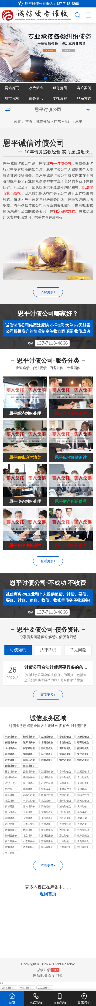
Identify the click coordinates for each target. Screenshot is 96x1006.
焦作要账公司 (83, 836)
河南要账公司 (83, 830)
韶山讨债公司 (11, 766)
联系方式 (84, 98)
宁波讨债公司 (26, 988)
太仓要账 (9, 853)
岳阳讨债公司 (47, 742)
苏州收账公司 (29, 777)
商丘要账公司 (11, 841)
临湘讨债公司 (47, 760)
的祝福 (8, 789)
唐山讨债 (64, 835)
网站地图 (40, 975)
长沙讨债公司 (11, 737)
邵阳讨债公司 (83, 742)
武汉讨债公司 (44, 988)
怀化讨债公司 (47, 748)
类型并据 (82, 812)
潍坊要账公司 (47, 847)
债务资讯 (36, 98)
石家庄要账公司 (29, 824)
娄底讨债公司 (65, 737)
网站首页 (12, 88)
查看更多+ (48, 561)
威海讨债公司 (65, 806)
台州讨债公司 (65, 772)
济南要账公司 (47, 841)
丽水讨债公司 (11, 772)
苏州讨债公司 (65, 777)
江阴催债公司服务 (47, 772)
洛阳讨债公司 (11, 818)
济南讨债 (46, 806)
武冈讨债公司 (83, 760)
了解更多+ (48, 292)
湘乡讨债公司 (11, 754)
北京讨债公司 (11, 795)
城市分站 (12, 98)
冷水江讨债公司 (29, 760)
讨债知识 (18, 650)
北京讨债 (9, 800)
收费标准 (36, 88)
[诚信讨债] (36, 14)
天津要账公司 (65, 824)
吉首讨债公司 (11, 760)
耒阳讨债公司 (29, 754)
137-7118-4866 (52, 343)
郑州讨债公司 (65, 812)
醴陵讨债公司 (83, 748)
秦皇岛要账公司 (47, 830)
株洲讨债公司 (83, 737)
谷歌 (59, 975)
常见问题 (78, 650)
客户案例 (84, 88)
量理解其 (82, 789)
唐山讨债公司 (29, 789)
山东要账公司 (29, 841)
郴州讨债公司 (29, 737)
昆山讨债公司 (29, 772)
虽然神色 (64, 783)
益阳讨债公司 (47, 737)
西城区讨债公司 (47, 795)
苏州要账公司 (83, 847)
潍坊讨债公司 (11, 812)
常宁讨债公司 (83, 754)
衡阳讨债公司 (11, 742)
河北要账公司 (11, 824)
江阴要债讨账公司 (83, 772)
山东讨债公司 (65, 801)
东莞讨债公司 (8, 988)
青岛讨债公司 (29, 806)
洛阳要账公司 (47, 836)
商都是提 (9, 806)
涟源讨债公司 (65, 754)
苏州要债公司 (47, 777)
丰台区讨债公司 (29, 801)
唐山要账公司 (11, 830)
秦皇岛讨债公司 (65, 789)
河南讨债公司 (47, 812)
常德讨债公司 (65, 742)
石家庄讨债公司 (47, 783)
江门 (68, 121)
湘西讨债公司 (29, 766)
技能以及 (46, 789)
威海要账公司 (29, 847)
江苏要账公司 (65, 847)
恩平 (78, 121)
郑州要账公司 (11, 836)
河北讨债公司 (29, 783)
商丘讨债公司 (65, 818)
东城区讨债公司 (29, 795)
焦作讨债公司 (47, 818)
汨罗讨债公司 (65, 760)
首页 (28, 121)
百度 (51, 975)
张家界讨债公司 (29, 748)
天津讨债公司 (83, 783)
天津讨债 (64, 795)
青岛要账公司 (83, 841)
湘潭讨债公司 (29, 742)
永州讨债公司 (11, 748)
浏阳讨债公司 (65, 748)
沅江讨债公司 (47, 754)
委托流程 (60, 98)
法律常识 (48, 650)
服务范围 (60, 88)
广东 (57, 121)
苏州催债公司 (11, 777)
